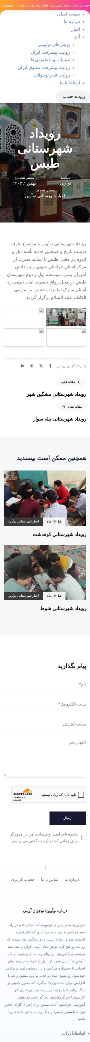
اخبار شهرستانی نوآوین (45, 196)
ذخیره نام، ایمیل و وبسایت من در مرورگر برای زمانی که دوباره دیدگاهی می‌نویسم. (44, 837)
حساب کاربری (23, 879)
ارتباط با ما (70, 82)
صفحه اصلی (68, 14)
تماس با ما (49, 879)
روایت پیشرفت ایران (50, 52)
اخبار (75, 29)
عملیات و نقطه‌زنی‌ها (50, 59)
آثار (77, 36)
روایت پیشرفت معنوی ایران (44, 67)
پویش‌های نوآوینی (54, 44)
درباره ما (72, 21)
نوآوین (65, 183)
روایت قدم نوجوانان (51, 75)
